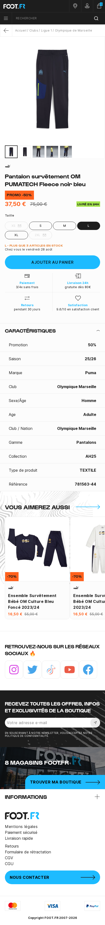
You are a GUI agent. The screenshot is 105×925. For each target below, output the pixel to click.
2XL (38, 235)
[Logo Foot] (26, 6)
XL (16, 235)
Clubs (33, 30)
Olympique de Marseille (73, 30)
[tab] (52, 330)
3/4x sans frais (27, 287)
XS (13, 226)
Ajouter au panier (52, 262)
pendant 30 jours (27, 309)
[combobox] (58, 18)
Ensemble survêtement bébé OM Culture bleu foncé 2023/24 (32, 601)
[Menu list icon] (6, 18)
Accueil (20, 30)
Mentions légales (21, 826)
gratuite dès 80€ (78, 287)
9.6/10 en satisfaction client (77, 309)
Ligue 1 (46, 30)
